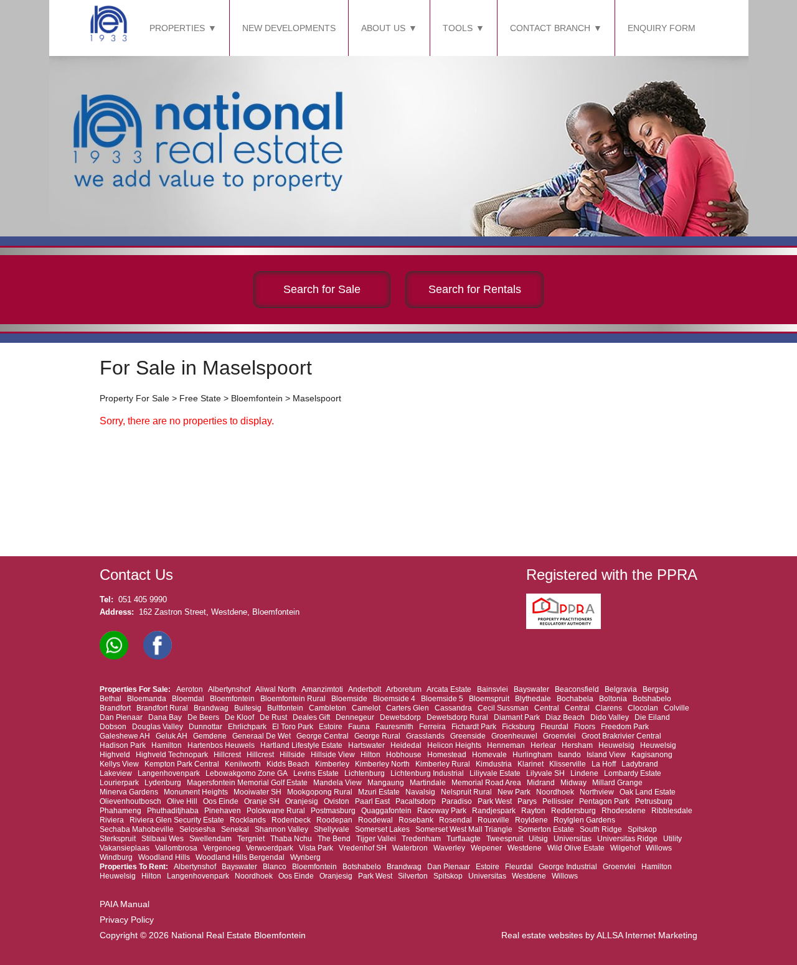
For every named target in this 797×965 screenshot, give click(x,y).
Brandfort (115, 708)
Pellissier (557, 801)
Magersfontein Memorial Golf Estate (247, 782)
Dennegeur (355, 717)
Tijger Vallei (376, 838)
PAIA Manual (124, 904)
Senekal (235, 829)
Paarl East (372, 801)
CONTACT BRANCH (550, 28)
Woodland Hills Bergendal (240, 857)
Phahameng (120, 810)
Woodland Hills (164, 857)
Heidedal (406, 745)
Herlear (543, 745)
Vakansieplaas (124, 848)
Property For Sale (134, 398)
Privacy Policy (127, 920)
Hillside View (333, 754)
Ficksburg (518, 726)
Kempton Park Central (181, 764)
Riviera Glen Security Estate (177, 820)
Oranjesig (301, 801)
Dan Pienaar (121, 717)
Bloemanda (146, 698)
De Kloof (239, 717)
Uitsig (538, 838)
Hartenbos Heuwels (221, 745)
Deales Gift (311, 717)
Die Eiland (652, 717)
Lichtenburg (364, 773)
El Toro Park (292, 726)
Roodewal (375, 820)
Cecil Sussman (503, 708)
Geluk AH (171, 736)
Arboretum (404, 689)
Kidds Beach (287, 764)
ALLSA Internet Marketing (647, 935)
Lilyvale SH (545, 773)
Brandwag (211, 708)
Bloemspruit (489, 698)
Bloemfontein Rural (293, 698)
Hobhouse (404, 754)
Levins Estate (316, 773)
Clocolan (643, 708)
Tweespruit (504, 838)
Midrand (541, 782)
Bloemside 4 (394, 698)
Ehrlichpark (247, 726)
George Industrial (568, 866)
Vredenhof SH (363, 848)
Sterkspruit (118, 838)
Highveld (115, 754)
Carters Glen (407, 708)
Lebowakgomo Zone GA (246, 773)
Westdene (524, 848)
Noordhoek (555, 792)
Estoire (330, 726)
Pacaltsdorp (415, 801)
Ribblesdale (671, 810)
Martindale (428, 782)
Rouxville (493, 820)
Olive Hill (182, 801)
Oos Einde (220, 801)
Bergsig (656, 689)
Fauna (359, 726)
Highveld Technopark (172, 754)
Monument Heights (196, 792)
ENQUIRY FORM (662, 28)
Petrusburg (653, 801)
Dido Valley (609, 717)
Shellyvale (331, 829)
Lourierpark (119, 782)
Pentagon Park (604, 801)
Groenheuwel (514, 736)
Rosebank (415, 820)
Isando (569, 754)
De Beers (203, 717)
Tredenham (421, 838)
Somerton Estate (546, 829)
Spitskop (642, 829)
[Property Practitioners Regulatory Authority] (567, 626)
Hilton (370, 754)
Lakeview (116, 773)
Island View (606, 754)
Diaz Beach (565, 717)
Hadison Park (123, 745)
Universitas (573, 838)
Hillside (292, 754)
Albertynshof (229, 689)
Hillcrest (227, 754)
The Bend (334, 838)
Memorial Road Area (486, 782)
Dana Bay (165, 717)
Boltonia (613, 698)
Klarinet (530, 764)
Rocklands (248, 820)
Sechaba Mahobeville (137, 829)
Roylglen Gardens (584, 820)
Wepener (486, 848)
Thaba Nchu (291, 838)
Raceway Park (441, 810)
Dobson (113, 726)
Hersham (577, 745)
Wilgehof (625, 848)
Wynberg (305, 857)
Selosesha (197, 829)
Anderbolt (364, 689)
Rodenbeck (291, 820)
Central (546, 708)
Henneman (506, 745)
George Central (322, 736)
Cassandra (453, 708)
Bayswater (531, 689)
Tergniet (251, 838)
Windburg (116, 857)
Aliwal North (275, 689)
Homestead (446, 754)
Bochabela (575, 698)
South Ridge (601, 829)
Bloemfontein (257, 398)
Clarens (608, 708)
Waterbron (410, 848)
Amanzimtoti (322, 689)
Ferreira (432, 726)
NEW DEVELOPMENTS (289, 28)
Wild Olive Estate (576, 848)
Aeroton (189, 689)
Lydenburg (162, 782)
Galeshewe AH (125, 736)
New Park (514, 792)
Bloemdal (188, 698)
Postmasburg (333, 810)
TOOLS (458, 28)
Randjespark (494, 810)
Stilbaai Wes (162, 838)
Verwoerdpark (269, 848)
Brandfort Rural (162, 708)
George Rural (377, 736)
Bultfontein (285, 708)
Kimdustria (494, 764)
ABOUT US (383, 28)
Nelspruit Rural (466, 792)
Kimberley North (382, 764)
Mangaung (385, 782)
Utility (672, 838)
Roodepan (334, 820)
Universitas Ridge (627, 838)
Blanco (274, 866)
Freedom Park (625, 726)
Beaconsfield (577, 689)
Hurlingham (532, 754)
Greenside (468, 736)
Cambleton (327, 708)
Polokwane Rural (276, 810)
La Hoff (604, 764)
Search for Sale (322, 289)
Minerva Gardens (129, 792)
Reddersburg (573, 810)
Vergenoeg (221, 848)
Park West (495, 801)
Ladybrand (639, 764)
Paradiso (456, 801)
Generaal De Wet (261, 736)
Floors (584, 726)
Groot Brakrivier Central (621, 736)
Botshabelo (652, 698)
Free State (200, 398)
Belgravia (621, 689)
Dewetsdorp (400, 717)
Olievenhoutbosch (130, 801)
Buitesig (248, 708)
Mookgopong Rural (319, 792)
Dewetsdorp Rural (457, 717)
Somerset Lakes (382, 829)
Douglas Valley (157, 726)
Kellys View (119, 764)
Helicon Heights (454, 745)
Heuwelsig (616, 745)
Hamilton (166, 745)
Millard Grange (617, 782)
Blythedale (533, 698)
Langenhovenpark (169, 773)
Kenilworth (243, 764)
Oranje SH (262, 801)
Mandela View (337, 782)
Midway (573, 782)
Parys (527, 801)
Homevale (489, 754)
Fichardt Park (473, 726)
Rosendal (455, 820)
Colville (676, 708)
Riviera (112, 820)
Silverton (413, 876)
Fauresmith (394, 726)
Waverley (449, 848)
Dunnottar (205, 726)
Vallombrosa (176, 848)
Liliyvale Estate (495, 773)
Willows (659, 848)
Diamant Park (517, 717)
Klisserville (567, 764)
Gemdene (210, 736)
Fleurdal (554, 726)
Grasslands (425, 736)
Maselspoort (317, 398)
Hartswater (366, 745)
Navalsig (420, 792)
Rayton (533, 810)
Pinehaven (222, 810)
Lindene (584, 773)
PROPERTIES (177, 28)
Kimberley (332, 764)
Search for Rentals (474, 289)
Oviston (336, 801)
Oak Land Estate (648, 792)
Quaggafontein (386, 810)
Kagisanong (651, 754)
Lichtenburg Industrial (427, 773)
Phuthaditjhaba (173, 810)
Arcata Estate (449, 689)
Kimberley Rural (442, 764)
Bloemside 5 (442, 698)
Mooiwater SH (257, 792)
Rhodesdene (623, 810)
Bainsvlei (492, 689)
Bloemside (349, 698)
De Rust (273, 717)
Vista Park (316, 848)
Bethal (110, 698)
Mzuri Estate (379, 792)
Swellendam (210, 838)
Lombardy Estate (632, 773)
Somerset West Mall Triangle (463, 829)
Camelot (366, 708)
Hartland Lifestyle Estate (301, 745)
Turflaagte (463, 838)
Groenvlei (559, 736)
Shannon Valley (281, 829)
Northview (597, 792)
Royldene (531, 820)
